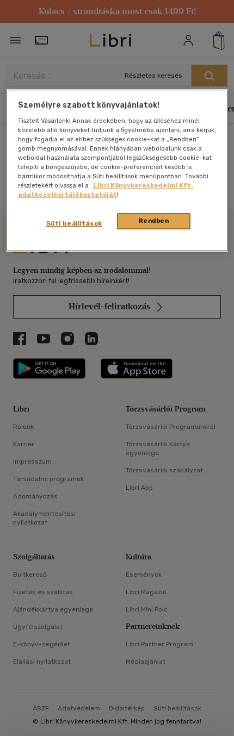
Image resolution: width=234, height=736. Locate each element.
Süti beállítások (74, 223)
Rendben (154, 220)
